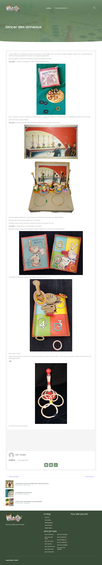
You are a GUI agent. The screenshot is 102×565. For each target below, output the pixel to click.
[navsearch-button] (94, 8)
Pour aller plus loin (61, 8)
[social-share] (46, 465)
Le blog (48, 8)
